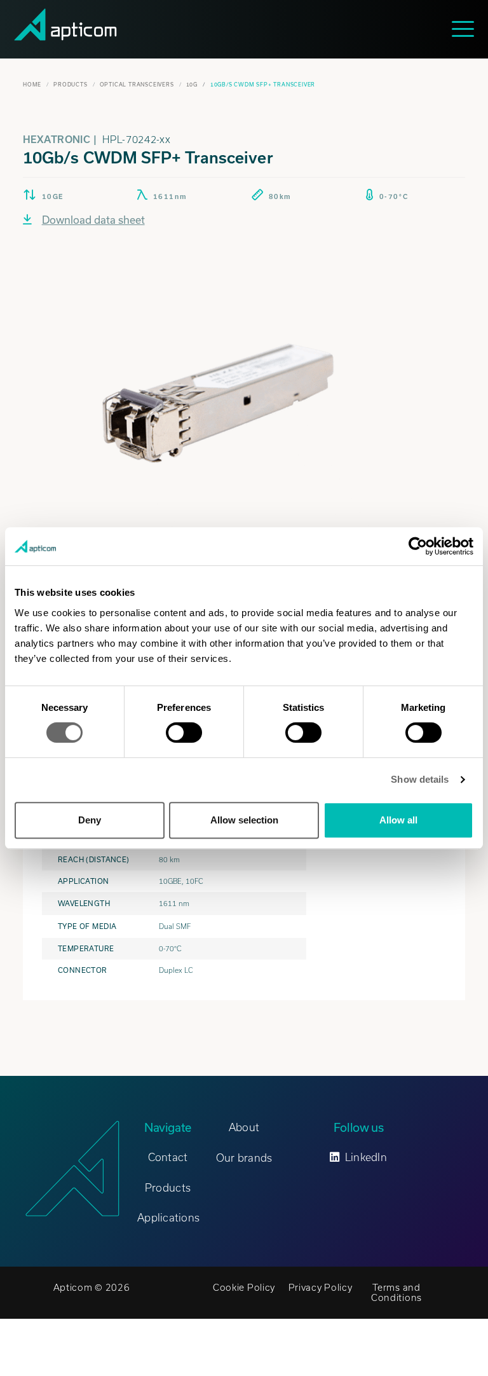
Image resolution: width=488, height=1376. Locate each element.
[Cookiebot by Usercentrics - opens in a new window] (417, 546)
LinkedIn (366, 1157)
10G (192, 84)
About (244, 1127)
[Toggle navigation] (466, 29)
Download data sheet (93, 220)
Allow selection (244, 820)
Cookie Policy (244, 1288)
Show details (420, 779)
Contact (168, 1157)
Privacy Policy (320, 1288)
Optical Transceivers (137, 84)
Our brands (244, 1158)
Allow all (398, 820)
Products (70, 84)
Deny (89, 820)
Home (32, 84)
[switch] (184, 732)
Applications (168, 1217)
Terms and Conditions (396, 1293)
